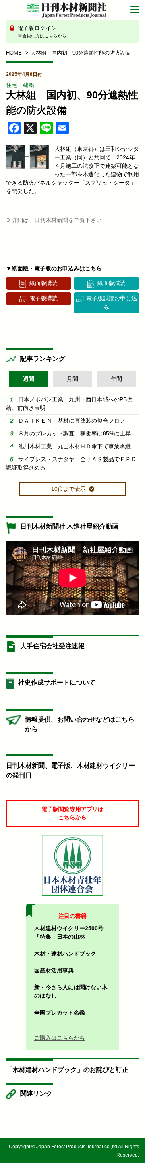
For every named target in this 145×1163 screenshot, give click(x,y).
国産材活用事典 (54, 970)
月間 (72, 379)
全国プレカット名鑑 (59, 1012)
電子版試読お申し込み (111, 302)
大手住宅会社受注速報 (52, 645)
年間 (116, 379)
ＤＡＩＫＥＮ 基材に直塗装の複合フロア (71, 420)
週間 (28, 379)
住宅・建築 (20, 85)
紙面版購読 (43, 283)
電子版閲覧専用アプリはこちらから (72, 813)
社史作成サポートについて (56, 682)
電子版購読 (43, 298)
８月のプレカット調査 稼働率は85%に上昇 (74, 433)
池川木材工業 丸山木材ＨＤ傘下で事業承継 (74, 446)
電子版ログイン (41, 31)
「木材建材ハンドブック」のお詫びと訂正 (67, 1069)
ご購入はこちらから (59, 1038)
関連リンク (36, 1093)
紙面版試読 (111, 283)
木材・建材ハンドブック (65, 953)
